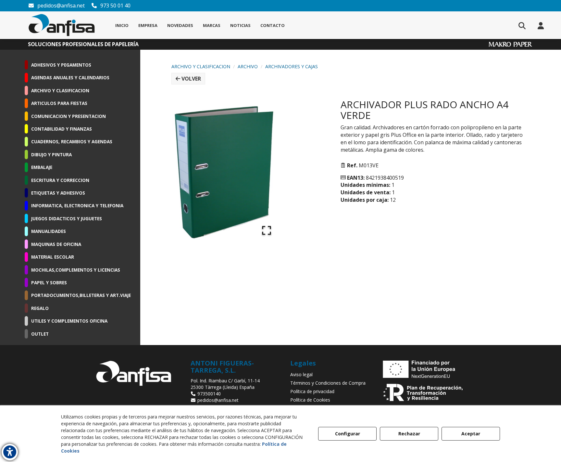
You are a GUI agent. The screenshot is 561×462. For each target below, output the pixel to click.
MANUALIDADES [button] (48, 231)
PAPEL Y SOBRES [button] (49, 282)
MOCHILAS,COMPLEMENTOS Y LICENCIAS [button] (75, 270)
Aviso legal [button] (301, 374)
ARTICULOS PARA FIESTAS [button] (59, 103)
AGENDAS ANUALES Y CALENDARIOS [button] (70, 77)
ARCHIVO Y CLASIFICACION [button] (60, 90)
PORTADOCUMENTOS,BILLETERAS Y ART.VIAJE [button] (81, 295)
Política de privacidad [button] (312, 391)
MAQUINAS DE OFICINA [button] (56, 244)
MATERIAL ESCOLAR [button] (52, 257)
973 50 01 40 (115, 5)
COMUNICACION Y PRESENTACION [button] (68, 116)
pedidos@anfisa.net (60, 5)
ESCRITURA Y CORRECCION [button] (60, 180)
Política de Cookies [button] (310, 400)
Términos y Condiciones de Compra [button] (328, 383)
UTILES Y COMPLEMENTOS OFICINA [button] (69, 321)
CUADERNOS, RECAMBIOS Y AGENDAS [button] (71, 141)
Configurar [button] (347, 433)
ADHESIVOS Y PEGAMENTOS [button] (61, 65)
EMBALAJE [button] (41, 167)
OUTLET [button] (40, 334)
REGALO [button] (40, 308)
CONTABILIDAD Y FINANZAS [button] (61, 129)
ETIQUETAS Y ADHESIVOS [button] (58, 193)
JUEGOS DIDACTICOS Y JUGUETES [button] (66, 218)
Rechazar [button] (409, 433)
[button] (61, 25)
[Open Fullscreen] (266, 230)
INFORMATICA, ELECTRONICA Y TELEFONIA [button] (77, 205)
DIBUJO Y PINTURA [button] (51, 154)
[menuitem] (121, 25)
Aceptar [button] (470, 433)
